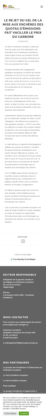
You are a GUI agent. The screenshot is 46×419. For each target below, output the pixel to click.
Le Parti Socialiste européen (15, 375)
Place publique (9, 386)
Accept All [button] (23, 413)
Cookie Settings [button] (10, 413)
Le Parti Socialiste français (15, 381)
